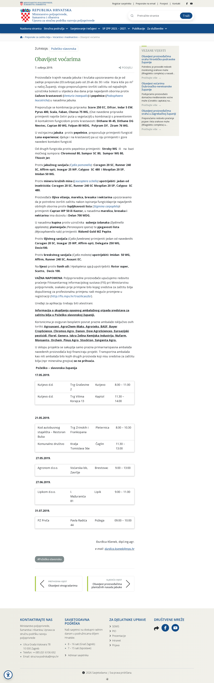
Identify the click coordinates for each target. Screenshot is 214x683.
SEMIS (115, 626)
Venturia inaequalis (76, 96)
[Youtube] (191, 3)
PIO (114, 631)
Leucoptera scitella (86, 181)
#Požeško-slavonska (49, 559)
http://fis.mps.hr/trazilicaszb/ (71, 296)
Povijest (164, 3)
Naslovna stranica (31, 28)
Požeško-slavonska (63, 49)
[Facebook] (187, 3)
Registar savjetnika (121, 3)
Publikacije (138, 28)
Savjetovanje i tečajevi (83, 28)
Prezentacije (119, 636)
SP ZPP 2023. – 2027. (114, 28)
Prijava (115, 645)
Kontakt (176, 3)
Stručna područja (54, 28)
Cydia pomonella (80, 165)
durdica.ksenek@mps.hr (119, 549)
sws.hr (107, 679)
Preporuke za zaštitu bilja (37, 37)
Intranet (116, 640)
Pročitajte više (150, 77)
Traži (186, 16)
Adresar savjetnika (78, 655)
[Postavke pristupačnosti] (8, 674)
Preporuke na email (145, 3)
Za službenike (155, 28)
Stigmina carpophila (106, 206)
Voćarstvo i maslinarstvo (65, 37)
